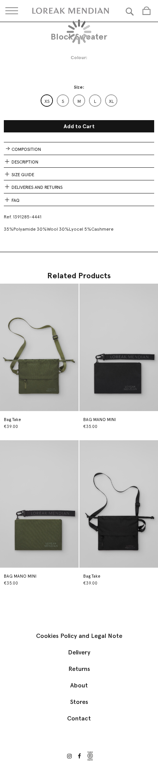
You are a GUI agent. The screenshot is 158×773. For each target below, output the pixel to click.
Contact (79, 718)
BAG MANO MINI (99, 419)
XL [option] (111, 101)
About (79, 685)
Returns (79, 668)
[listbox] (79, 100)
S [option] (63, 101)
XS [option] (46, 101)
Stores (79, 701)
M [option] (79, 101)
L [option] (95, 101)
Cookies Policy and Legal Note (79, 635)
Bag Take (12, 419)
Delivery (79, 652)
